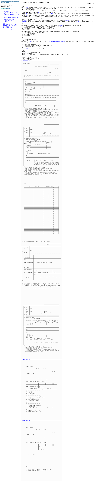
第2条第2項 (61, 25)
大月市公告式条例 (57, 41)
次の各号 (29, 25)
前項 (27, 13)
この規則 (26, 7)
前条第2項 (26, 20)
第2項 (23, 18)
